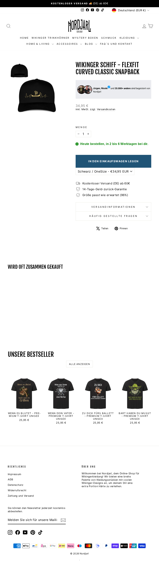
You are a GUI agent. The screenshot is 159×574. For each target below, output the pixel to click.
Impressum (14, 474)
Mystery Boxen (85, 37)
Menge (81, 127)
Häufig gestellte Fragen (113, 216)
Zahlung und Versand (21, 495)
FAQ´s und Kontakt (116, 43)
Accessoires (68, 43)
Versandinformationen (113, 206)
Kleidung (128, 37)
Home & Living (38, 43)
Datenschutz (15, 484)
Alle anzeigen (79, 364)
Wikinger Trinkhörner (50, 37)
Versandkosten (106, 109)
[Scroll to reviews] (113, 118)
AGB (10, 479)
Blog (89, 43)
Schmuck (109, 37)
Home (24, 37)
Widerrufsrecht (17, 490)
